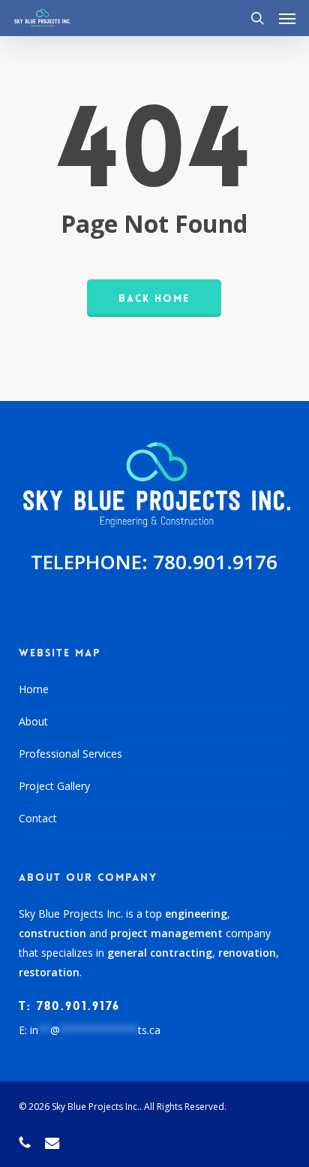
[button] (287, 18)
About (33, 721)
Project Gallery (54, 786)
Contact (38, 818)
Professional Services (70, 753)
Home (34, 689)
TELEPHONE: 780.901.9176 (154, 561)
